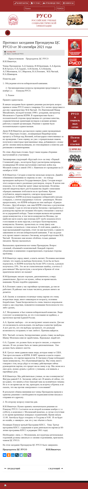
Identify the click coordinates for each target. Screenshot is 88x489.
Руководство (53, 3)
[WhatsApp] (25, 455)
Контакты (22, 3)
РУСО (44, 16)
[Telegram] (21, 455)
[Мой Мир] (13, 455)
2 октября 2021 (11, 52)
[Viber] (29, 455)
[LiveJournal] (17, 455)
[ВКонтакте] (4, 455)
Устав (36, 3)
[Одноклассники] (9, 455)
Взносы (69, 3)
